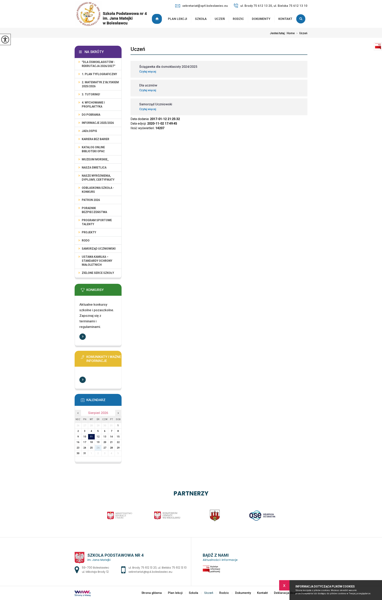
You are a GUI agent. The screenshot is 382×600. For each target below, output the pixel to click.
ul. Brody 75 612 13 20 (143, 568)
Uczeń (220, 19)
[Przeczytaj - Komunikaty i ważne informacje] (104, 358)
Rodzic (238, 19)
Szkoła (201, 19)
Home (291, 33)
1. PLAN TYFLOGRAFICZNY (99, 74)
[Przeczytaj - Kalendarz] (104, 401)
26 (98, 447)
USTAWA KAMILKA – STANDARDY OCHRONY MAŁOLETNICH (97, 260)
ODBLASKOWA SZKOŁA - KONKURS (98, 189)
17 (84, 442)
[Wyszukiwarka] (301, 19)
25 (91, 447)
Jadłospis (89, 131)
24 (84, 447)
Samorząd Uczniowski (99, 248)
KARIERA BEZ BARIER (95, 139)
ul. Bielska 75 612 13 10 (172, 568)
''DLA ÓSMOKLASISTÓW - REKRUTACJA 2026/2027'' (98, 64)
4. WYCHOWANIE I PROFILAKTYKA (93, 104)
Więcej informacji (82, 336)
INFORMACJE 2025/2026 (98, 122)
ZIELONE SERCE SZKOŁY (98, 272)
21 (111, 442)
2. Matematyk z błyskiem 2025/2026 (100, 84)
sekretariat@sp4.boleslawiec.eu (205, 6)
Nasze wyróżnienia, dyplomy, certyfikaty (98, 177)
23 (78, 447)
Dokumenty (261, 19)
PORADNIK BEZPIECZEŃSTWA (94, 210)
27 (104, 447)
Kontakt (285, 19)
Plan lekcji (177, 19)
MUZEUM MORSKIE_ (95, 159)
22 (118, 442)
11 (91, 436)
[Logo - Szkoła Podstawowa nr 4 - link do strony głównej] (113, 14)
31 (84, 453)
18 (91, 442)
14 (111, 436)
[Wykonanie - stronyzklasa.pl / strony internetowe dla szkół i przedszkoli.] (83, 593)
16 (78, 442)
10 (84, 436)
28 (111, 447)
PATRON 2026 (91, 200)
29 (118, 447)
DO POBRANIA (91, 114)
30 (78, 453)
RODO (86, 240)
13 (104, 436)
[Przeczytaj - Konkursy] (104, 291)
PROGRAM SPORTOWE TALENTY (97, 222)
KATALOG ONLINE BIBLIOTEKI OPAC (93, 149)
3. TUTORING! (91, 94)
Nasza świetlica (94, 167)
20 (104, 442)
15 (118, 436)
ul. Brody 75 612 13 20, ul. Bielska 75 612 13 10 (273, 6)
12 (98, 436)
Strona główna (157, 19)
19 (98, 442)
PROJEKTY (89, 232)
